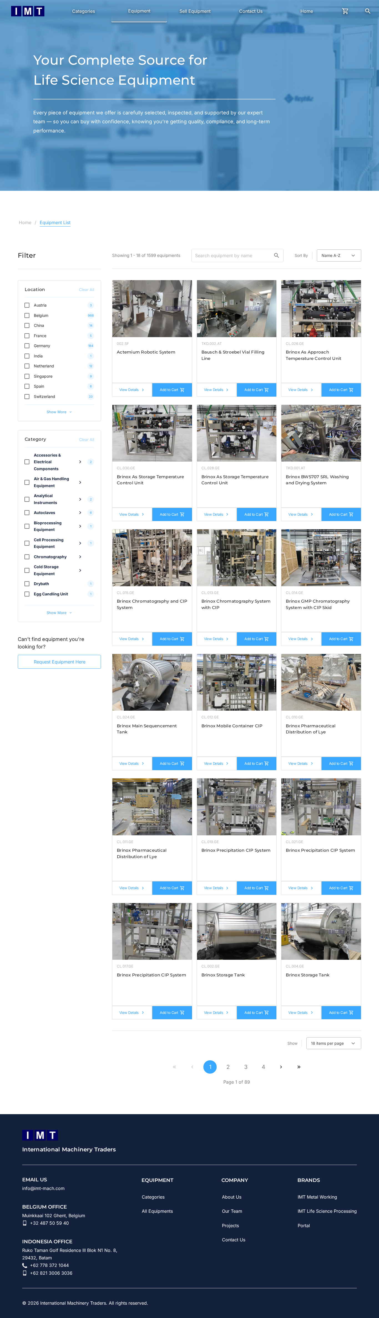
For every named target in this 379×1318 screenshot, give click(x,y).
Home (25, 222)
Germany (42, 345)
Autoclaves (44, 512)
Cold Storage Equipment (46, 570)
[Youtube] (307, 1303)
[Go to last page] (298, 1067)
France (40, 335)
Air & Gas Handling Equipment (51, 482)
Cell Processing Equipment (49, 543)
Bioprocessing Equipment (48, 526)
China (39, 325)
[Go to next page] (281, 1067)
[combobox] (339, 255)
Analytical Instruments (45, 499)
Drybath (41, 583)
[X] (353, 1303)
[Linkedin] (291, 1303)
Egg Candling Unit (51, 594)
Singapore (43, 376)
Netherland (44, 366)
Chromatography (50, 556)
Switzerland (44, 396)
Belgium (41, 315)
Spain (39, 386)
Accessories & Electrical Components (47, 462)
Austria (40, 305)
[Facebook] (338, 1303)
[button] (276, 255)
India (38, 356)
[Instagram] (322, 1303)
